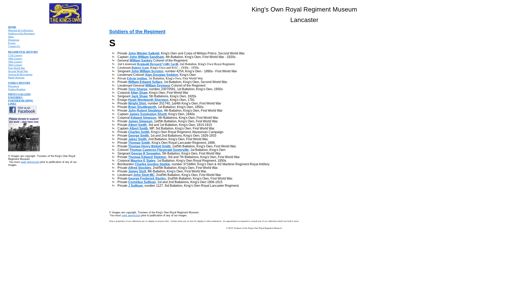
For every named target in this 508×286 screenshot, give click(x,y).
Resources (13, 86)
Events (11, 43)
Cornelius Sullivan (142, 182)
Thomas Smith (139, 142)
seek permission (30, 161)
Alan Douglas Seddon (161, 74)
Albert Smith (137, 125)
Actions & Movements (20, 74)
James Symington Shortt (148, 114)
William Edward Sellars (145, 82)
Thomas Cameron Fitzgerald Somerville (159, 150)
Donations (13, 39)
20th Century (15, 64)
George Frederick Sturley (147, 178)
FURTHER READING (20, 100)
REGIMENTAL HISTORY (23, 51)
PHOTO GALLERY (19, 94)
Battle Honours (16, 77)
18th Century (15, 58)
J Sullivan (135, 185)
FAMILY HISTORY (19, 82)
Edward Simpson (143, 117)
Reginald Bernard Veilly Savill (157, 64)
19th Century (15, 61)
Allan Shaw (139, 92)
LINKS (12, 103)
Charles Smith (138, 132)
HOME (12, 27)
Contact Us (14, 46)
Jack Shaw (139, 96)
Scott (145, 67)
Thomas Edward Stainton (147, 157)
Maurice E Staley (143, 160)
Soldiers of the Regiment (21, 33)
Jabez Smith (137, 139)
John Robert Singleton (145, 110)
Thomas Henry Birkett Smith (149, 146)
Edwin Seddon (137, 78)
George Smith (138, 135)
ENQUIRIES (15, 97)
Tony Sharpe (137, 89)
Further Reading (17, 89)
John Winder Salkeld (143, 53)
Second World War (18, 71)
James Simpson (140, 121)
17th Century (15, 55)
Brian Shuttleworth (142, 107)
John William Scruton (147, 71)
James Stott (137, 171)
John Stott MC (144, 175)
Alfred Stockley (139, 167)
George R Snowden (146, 153)
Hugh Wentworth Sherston (148, 99)
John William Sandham (146, 57)
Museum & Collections (20, 30)
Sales (11, 36)
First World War (16, 68)
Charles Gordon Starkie (152, 164)
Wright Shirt (137, 103)
